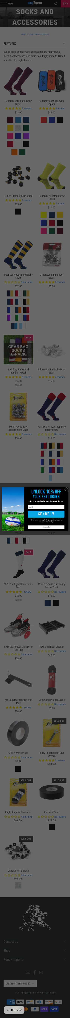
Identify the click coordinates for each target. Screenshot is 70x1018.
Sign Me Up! (46, 514)
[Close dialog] (66, 489)
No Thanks (46, 527)
